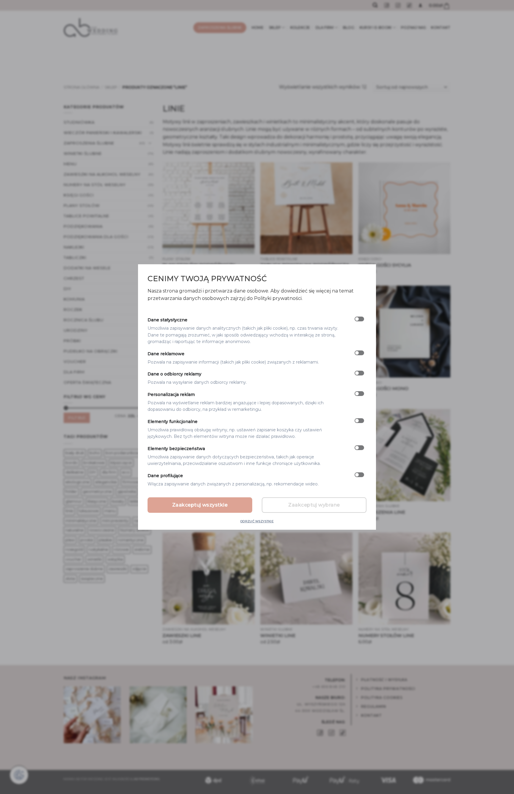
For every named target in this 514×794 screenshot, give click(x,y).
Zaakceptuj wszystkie (200, 505)
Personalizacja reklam (171, 394)
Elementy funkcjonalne (173, 421)
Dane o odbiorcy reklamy (174, 374)
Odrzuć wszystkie (257, 521)
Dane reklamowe (166, 353)
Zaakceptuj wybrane (314, 505)
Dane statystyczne (167, 320)
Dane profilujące (165, 475)
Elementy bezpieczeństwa (176, 448)
